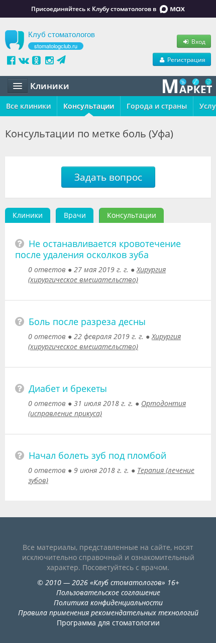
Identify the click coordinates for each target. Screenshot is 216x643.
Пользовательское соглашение (108, 592)
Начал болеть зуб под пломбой (97, 455)
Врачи (75, 215)
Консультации (88, 106)
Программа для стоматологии (108, 622)
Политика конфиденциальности (108, 602)
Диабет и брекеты (68, 388)
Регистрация (185, 59)
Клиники (28, 215)
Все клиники (28, 106)
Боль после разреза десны (87, 321)
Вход (197, 41)
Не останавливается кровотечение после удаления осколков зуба (98, 249)
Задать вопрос (108, 177)
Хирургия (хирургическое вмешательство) (97, 274)
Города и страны (157, 106)
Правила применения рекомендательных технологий (108, 612)
